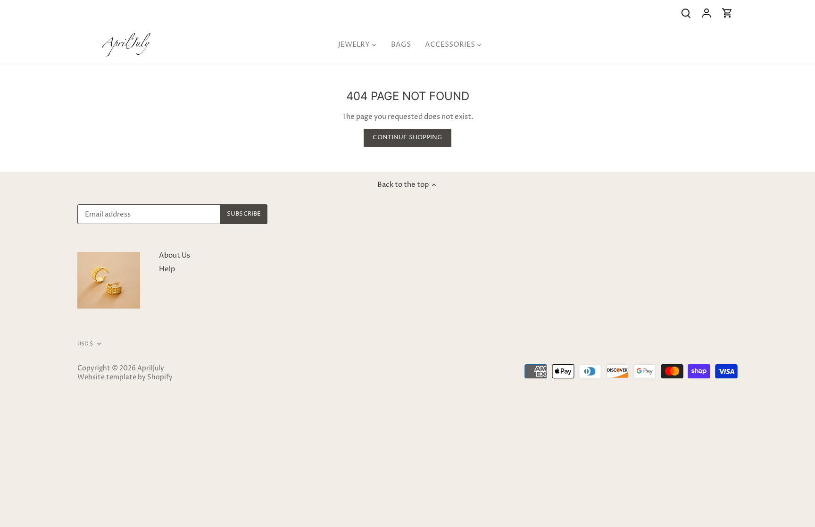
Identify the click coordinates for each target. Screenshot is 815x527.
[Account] (706, 13)
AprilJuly (150, 368)
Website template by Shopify (125, 377)
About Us (174, 255)
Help (167, 269)
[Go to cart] (727, 13)
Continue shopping (407, 138)
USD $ (85, 344)
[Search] (685, 13)
